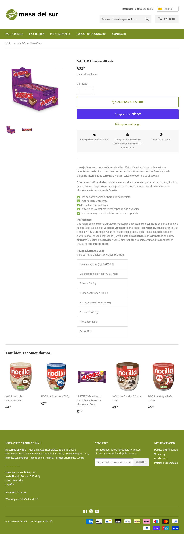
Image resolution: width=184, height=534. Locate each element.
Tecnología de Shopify (41, 521)
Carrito (169, 18)
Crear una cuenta (145, 9)
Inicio (8, 43)
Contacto (119, 33)
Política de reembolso (166, 462)
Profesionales (60, 33)
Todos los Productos (91, 33)
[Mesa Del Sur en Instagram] (91, 511)
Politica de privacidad (166, 449)
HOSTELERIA (36, 33)
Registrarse (127, 9)
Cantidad (82, 83)
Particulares (14, 33)
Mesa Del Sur (20, 521)
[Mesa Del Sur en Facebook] (85, 511)
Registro (141, 462)
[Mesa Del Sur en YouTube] (97, 511)
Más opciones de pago (127, 124)
